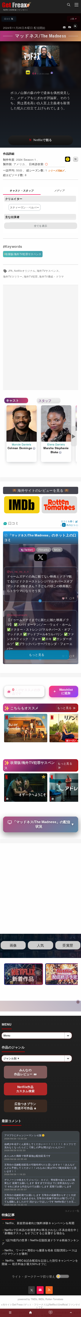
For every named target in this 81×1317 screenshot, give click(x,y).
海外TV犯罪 (31, 276)
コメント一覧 (72, 1210)
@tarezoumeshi (17, 615)
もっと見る (65, 708)
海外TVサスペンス (48, 270)
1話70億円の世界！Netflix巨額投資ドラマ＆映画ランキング (40, 1242)
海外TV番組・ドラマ (51, 276)
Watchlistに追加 (63, 691)
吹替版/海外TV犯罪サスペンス (23, 254)
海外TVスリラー (12, 276)
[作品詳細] (22, 191)
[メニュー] (76, 5)
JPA (10, 270)
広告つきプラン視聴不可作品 (25, 1106)
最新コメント (12, 1120)
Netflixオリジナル (24, 270)
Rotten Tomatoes (54, 1299)
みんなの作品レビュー (23, 1072)
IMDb (41, 1299)
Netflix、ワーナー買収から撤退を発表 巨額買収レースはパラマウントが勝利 (39, 1252)
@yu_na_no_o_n (18, 571)
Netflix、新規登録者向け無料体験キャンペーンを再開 (39, 1223)
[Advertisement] (40, 337)
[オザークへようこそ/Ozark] (25, 787)
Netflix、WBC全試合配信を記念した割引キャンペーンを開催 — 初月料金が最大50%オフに (40, 1262)
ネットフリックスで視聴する (40, 140)
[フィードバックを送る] (64, 26)
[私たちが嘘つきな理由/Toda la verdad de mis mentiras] (25, 728)
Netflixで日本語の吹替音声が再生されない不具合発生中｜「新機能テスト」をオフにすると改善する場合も (40, 1231)
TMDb (34, 1299)
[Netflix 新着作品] (23, 974)
